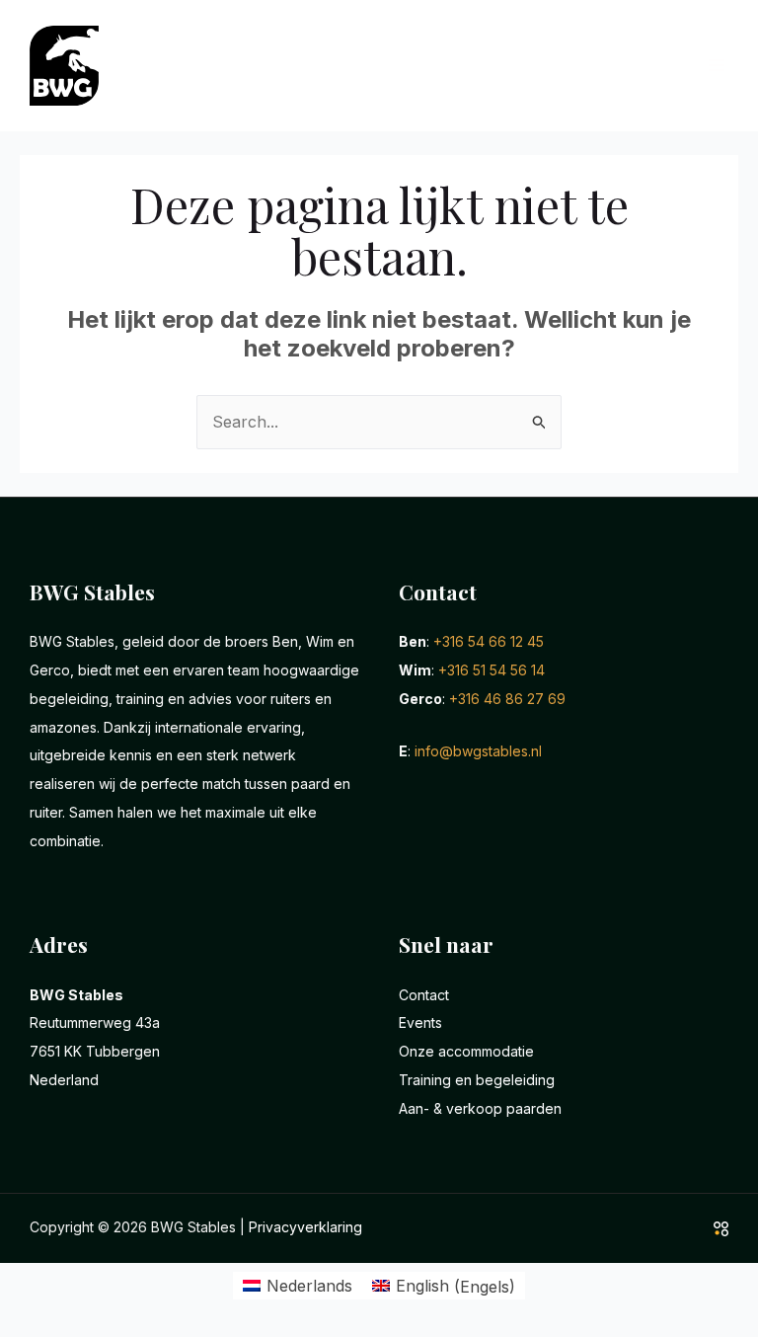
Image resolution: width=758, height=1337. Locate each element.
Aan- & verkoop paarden (480, 1108)
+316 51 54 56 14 (491, 670)
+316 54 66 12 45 (488, 641)
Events (420, 1022)
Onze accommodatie (466, 1051)
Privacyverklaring (305, 1227)
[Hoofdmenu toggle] (716, 65)
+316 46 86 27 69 (507, 698)
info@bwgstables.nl (478, 751)
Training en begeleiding (477, 1079)
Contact (424, 994)
